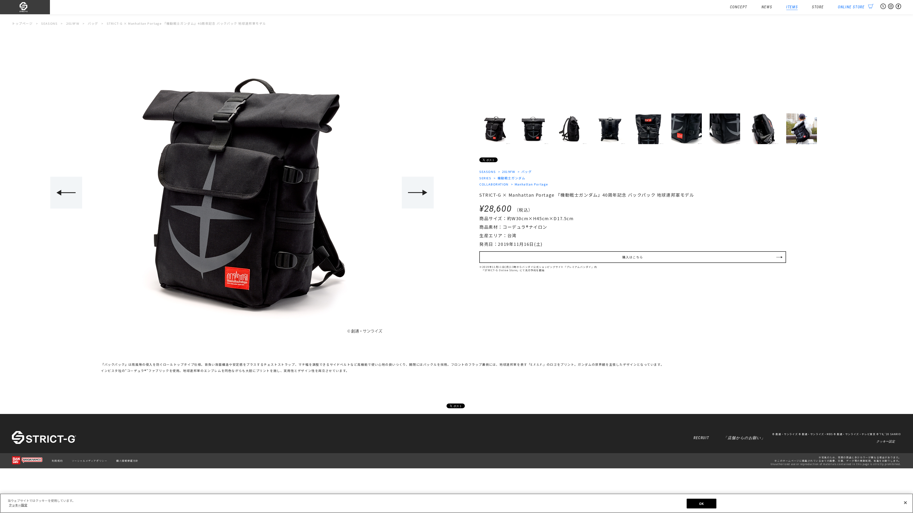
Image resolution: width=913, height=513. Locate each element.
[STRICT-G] (31, 7)
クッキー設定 (885, 441)
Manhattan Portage (531, 184)
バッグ (526, 171)
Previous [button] (66, 192)
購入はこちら (632, 257)
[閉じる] (905, 502)
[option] (242, 193)
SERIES (485, 178)
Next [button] (418, 192)
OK (701, 503)
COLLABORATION (494, 184)
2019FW (508, 171)
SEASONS (487, 171)
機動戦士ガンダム (511, 178)
